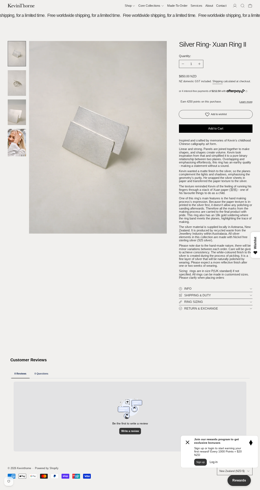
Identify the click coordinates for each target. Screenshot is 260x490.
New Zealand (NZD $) (232, 471)
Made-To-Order (177, 5)
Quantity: (185, 56)
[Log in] (235, 5)
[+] (199, 64)
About (209, 5)
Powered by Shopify (46, 468)
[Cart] (250, 5)
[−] (183, 64)
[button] (242, 5)
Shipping (217, 81)
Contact (221, 5)
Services (196, 5)
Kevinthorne (24, 468)
